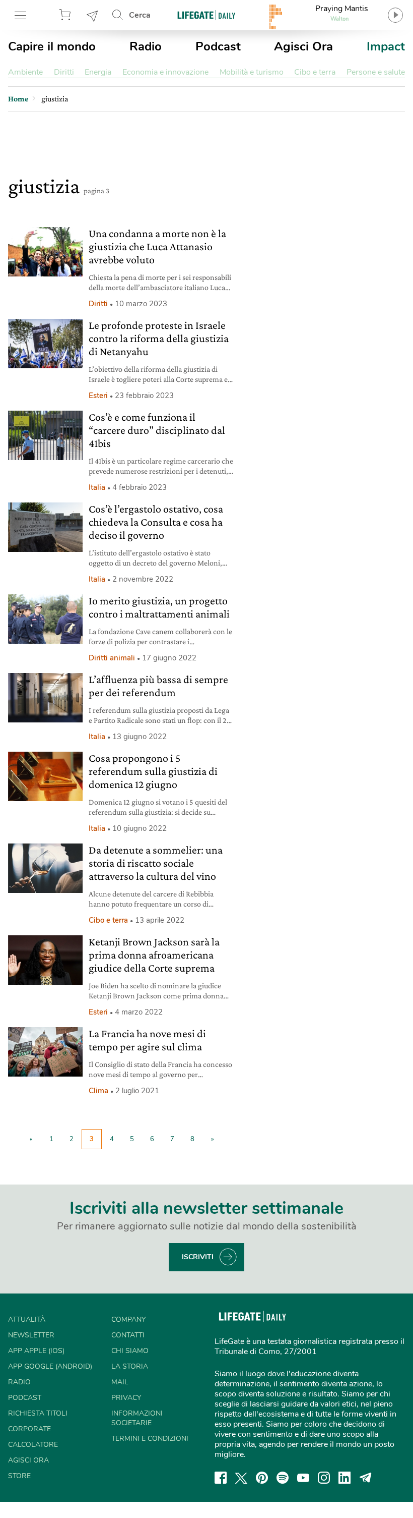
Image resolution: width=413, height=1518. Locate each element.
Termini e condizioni (149, 1438)
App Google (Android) (50, 1366)
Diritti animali (112, 658)
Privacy (126, 1397)
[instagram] (324, 1478)
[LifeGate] (206, 15)
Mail (119, 1382)
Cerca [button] (140, 15)
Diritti (64, 72)
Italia (97, 487)
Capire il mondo (52, 46)
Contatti (128, 1335)
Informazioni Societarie (137, 1418)
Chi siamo (130, 1351)
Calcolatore (33, 1444)
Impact (386, 46)
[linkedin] (344, 1478)
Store (66, 15)
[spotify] (283, 1478)
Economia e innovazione (165, 72)
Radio (145, 46)
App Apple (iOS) (36, 1351)
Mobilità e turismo (252, 72)
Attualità (26, 1319)
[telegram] (366, 1478)
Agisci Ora (303, 46)
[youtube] (303, 1478)
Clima (98, 1091)
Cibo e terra (314, 72)
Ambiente (25, 72)
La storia (129, 1366)
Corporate (29, 1429)
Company (128, 1319)
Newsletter (93, 15)
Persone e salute (376, 72)
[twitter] (241, 1478)
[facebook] (221, 1478)
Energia (98, 72)
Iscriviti (198, 1257)
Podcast (218, 46)
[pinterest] (262, 1478)
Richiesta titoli (37, 1413)
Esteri (98, 395)
